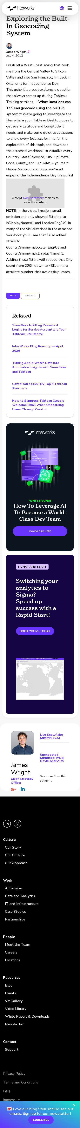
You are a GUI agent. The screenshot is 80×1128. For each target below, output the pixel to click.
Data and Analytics (20, 896)
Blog (9, 985)
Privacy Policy (14, 1073)
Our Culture (15, 855)
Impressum (11, 1099)
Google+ (13, 789)
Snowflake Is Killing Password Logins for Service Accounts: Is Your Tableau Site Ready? (39, 329)
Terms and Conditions (20, 1082)
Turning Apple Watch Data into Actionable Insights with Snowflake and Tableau (39, 367)
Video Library (15, 1008)
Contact (10, 1041)
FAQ (6, 1091)
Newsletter (14, 1024)
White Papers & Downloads (27, 1016)
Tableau (30, 295)
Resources (11, 977)
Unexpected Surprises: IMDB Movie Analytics (52, 757)
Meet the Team (17, 944)
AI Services (14, 888)
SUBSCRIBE (41, 1120)
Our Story (13, 847)
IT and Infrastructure (22, 903)
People (9, 936)
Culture (9, 839)
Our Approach (16, 863)
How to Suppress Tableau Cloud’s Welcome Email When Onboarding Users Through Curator (38, 405)
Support (11, 1049)
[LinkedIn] (7, 826)
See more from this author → (53, 778)
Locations (12, 960)
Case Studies (15, 911)
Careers (11, 952)
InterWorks (22, 8)
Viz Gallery (14, 1001)
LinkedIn (23, 789)
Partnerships (15, 919)
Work (7, 880)
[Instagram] (17, 826)
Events (10, 993)
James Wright (16, 52)
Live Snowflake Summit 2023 (51, 736)
